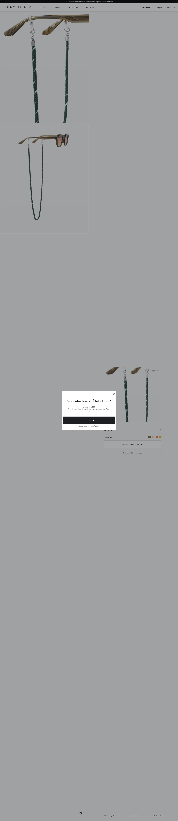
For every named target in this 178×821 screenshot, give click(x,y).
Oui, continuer (89, 420)
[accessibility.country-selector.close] (113, 394)
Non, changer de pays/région (89, 426)
